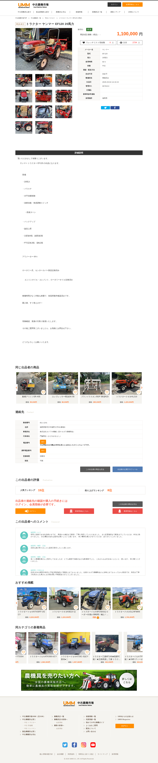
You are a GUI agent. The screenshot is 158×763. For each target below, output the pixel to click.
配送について (91, 728)
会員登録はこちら (132, 4)
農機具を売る (61, 12)
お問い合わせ (91, 731)
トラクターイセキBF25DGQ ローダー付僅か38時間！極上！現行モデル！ (94, 613)
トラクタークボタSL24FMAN (126, 612)
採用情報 (115, 754)
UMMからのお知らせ (125, 716)
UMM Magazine (124, 719)
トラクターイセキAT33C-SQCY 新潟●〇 (63, 658)
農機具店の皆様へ (60, 719)
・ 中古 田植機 (27, 725)
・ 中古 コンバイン (29, 728)
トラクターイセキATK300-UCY (31, 656)
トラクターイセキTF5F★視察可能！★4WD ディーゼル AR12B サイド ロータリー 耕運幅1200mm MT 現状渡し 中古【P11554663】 (127, 658)
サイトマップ (103, 754)
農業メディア (115, 12)
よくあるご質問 (92, 725)
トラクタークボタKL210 (126, 397)
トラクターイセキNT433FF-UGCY (30, 613)
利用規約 (71, 754)
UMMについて (133, 12)
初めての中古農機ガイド (95, 722)
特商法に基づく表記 (86, 754)
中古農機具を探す (24, 12)
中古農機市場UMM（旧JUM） (33, 716)
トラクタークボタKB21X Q (63, 612)
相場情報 (79, 12)
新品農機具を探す (42, 12)
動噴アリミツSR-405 (31, 397)
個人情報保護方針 (46, 754)
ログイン (114, 4)
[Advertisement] (79, 143)
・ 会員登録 (58, 722)
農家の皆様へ (59, 725)
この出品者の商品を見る (95, 469)
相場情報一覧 (91, 716)
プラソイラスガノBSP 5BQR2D (95, 397)
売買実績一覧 (91, 719)
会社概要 (60, 754)
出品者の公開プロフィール (128, 469)
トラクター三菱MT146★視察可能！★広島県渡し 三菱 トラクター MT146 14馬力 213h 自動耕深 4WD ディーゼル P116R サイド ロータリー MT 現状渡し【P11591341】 (95, 658)
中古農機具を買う (29, 719)
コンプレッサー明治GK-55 (63, 397)
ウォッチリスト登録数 (95, 43)
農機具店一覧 (97, 12)
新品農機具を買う (29, 731)
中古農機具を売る (29, 734)
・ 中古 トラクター (29, 722)
